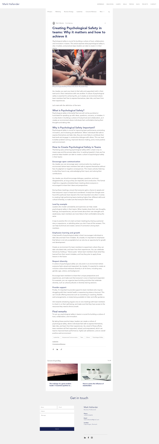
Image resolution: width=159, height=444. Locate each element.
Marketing (58, 11)
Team (81, 337)
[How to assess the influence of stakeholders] (96, 372)
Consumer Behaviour (91, 11)
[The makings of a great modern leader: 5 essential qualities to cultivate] (62, 372)
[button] (109, 11)
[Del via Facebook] (53, 349)
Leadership (79, 11)
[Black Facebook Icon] (88, 438)
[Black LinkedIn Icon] (85, 438)
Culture (88, 337)
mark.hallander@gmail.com (91, 419)
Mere (101, 11)
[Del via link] (61, 349)
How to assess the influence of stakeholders (93, 384)
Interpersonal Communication (70, 337)
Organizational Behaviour (58, 344)
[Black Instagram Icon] (92, 438)
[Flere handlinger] (105, 23)
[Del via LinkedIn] (57, 349)
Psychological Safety (98, 337)
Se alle (109, 360)
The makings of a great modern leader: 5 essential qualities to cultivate (60, 384)
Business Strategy (68, 11)
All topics (49, 11)
